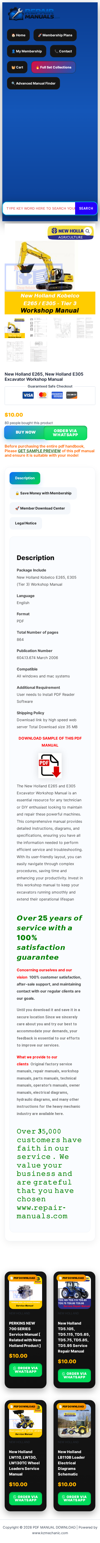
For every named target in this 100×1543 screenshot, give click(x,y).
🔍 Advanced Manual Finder (33, 83)
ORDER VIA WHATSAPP (65, 432)
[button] (87, 231)
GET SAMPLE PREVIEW (39, 451)
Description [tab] (25, 478)
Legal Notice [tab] (26, 523)
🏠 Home (18, 35)
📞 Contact (63, 51)
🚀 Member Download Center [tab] (40, 508)
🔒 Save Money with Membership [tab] (43, 493)
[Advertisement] (50, 145)
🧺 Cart (17, 67)
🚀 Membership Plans (55, 35)
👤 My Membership (26, 51)
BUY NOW (26, 432)
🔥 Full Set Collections (53, 67)
